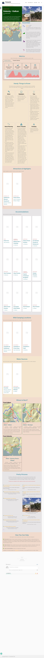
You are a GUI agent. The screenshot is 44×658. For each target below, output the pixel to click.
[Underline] (12, 570)
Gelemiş (27, 25)
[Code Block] (18, 570)
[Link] (19, 570)
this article (16, 550)
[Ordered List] (14, 570)
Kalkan (27, 26)
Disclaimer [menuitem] (35, 2)
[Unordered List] (15, 570)
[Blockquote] (17, 570)
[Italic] (11, 570)
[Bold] (9, 570)
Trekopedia (8, 2)
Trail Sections (11, 5)
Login (37, 564)
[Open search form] (41, 2)
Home (3, 5)
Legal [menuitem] (39, 2)
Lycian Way (6, 5)
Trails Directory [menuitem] (30, 2)
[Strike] (13, 570)
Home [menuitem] (26, 2)
